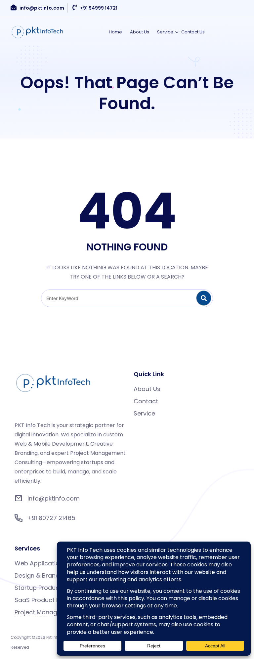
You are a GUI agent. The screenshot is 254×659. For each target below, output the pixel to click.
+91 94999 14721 (98, 8)
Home (115, 32)
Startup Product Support (51, 588)
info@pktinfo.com (42, 8)
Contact (146, 401)
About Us (139, 32)
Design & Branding (41, 575)
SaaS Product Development (55, 600)
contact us (193, 32)
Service (165, 32)
